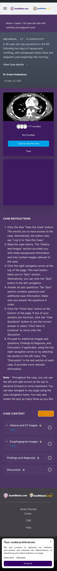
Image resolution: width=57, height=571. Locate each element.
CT (22, 39)
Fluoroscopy (35, 39)
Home (9, 23)
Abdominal (10, 39)
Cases (17, 23)
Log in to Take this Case (28, 143)
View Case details (13, 64)
